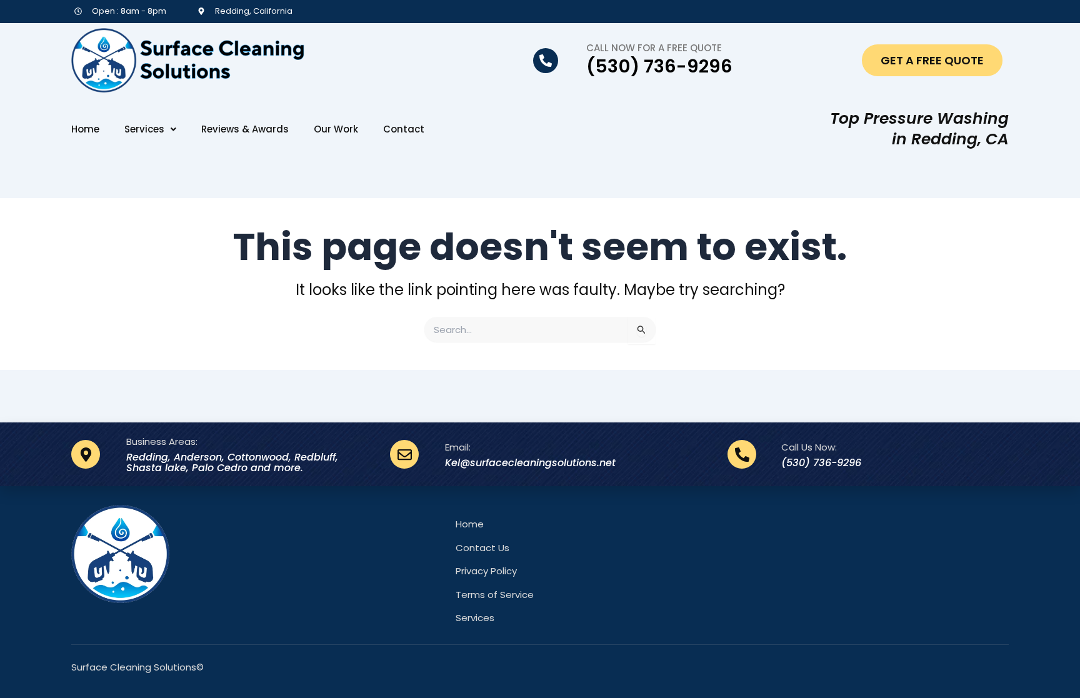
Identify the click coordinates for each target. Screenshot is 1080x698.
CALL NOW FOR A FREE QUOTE (654, 47)
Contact (403, 129)
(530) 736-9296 (659, 66)
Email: (458, 447)
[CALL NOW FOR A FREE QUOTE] (545, 60)
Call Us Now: (809, 447)
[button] (150, 129)
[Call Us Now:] (742, 454)
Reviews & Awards (245, 129)
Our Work (336, 129)
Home (85, 129)
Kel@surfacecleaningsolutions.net (530, 463)
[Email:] (404, 454)
